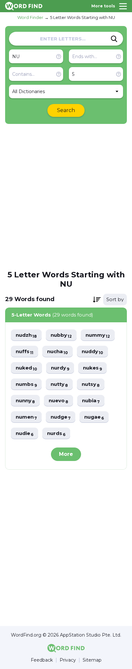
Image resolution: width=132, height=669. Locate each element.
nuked (26, 368)
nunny (25, 400)
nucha (57, 351)
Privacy (68, 660)
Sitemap (92, 660)
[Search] (114, 39)
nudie (24, 433)
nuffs (24, 351)
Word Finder (30, 17)
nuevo (58, 400)
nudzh (26, 335)
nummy (98, 335)
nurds (56, 433)
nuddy (92, 351)
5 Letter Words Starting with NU (82, 17)
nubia (91, 400)
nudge (60, 417)
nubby (61, 335)
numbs (26, 384)
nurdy (60, 368)
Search (66, 110)
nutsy (91, 384)
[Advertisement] (66, 196)
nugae (94, 417)
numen (26, 417)
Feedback (42, 660)
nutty (59, 384)
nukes (92, 368)
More (66, 454)
